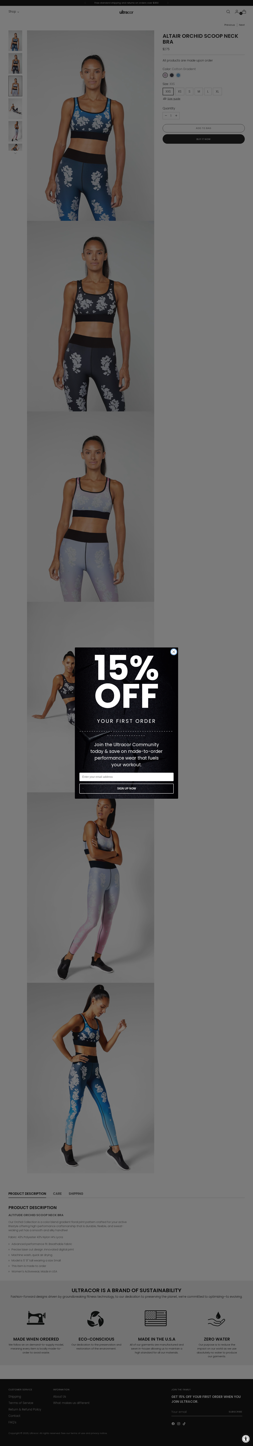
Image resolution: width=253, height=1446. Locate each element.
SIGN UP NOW (126, 788)
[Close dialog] (174, 652)
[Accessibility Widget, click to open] (245, 1438)
